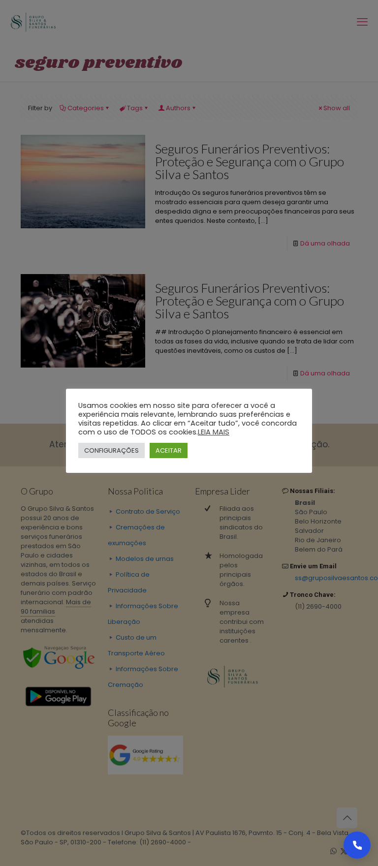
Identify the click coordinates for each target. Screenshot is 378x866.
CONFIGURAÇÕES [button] (111, 450)
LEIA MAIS (213, 432)
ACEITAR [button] (169, 450)
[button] (357, 845)
